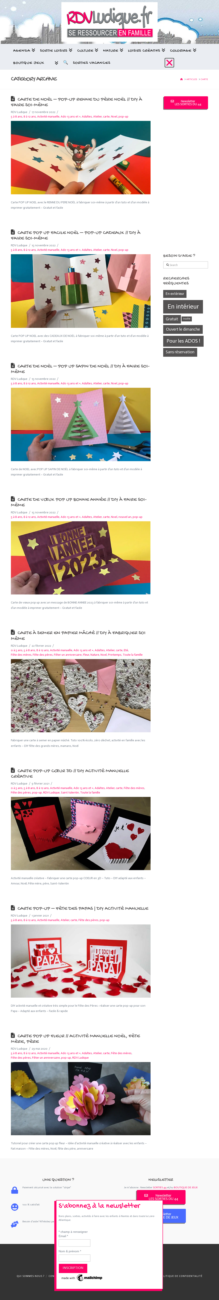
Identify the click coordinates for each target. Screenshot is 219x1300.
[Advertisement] (185, 181)
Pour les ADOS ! (183, 341)
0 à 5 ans (16, 650)
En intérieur (183, 306)
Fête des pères (43, 655)
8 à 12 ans (30, 116)
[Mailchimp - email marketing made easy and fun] (82, 1277)
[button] (169, 62)
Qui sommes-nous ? (30, 1276)
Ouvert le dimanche (183, 329)
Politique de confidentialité (181, 1276)
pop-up (37, 792)
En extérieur (175, 293)
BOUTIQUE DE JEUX (186, 1187)
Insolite (186, 318)
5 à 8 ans (16, 116)
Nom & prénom (70, 1251)
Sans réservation (180, 351)
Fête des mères (21, 655)
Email (63, 1236)
